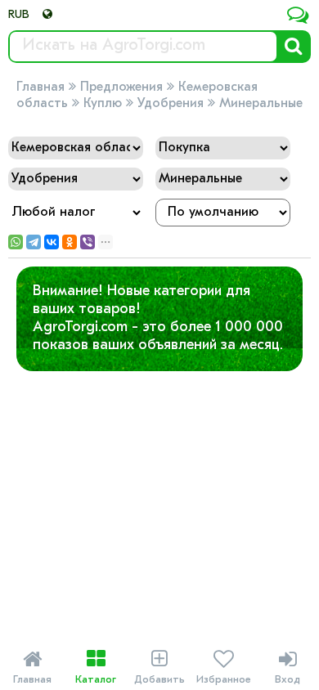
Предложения (121, 87)
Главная (40, 87)
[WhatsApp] (15, 242)
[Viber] (87, 242)
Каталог (95, 667)
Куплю (102, 103)
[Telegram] (33, 242)
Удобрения (170, 103)
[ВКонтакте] (51, 242)
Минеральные (261, 103)
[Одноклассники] (69, 242)
